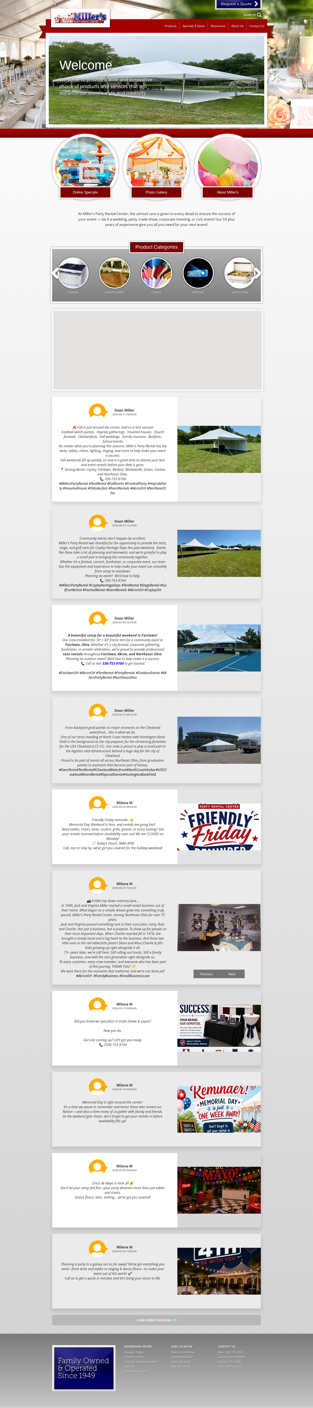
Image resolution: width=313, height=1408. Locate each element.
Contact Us (257, 26)
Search (249, 15)
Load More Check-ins (154, 1320)
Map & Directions (181, 1366)
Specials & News (193, 26)
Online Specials (85, 192)
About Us (237, 26)
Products (171, 26)
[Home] (80, 18)
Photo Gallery (156, 192)
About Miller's (227, 192)
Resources (218, 26)
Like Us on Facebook (230, 1366)
